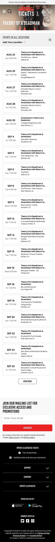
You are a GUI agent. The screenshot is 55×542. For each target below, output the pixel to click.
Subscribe (27, 428)
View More (27, 381)
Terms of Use (14, 437)
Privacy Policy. (29, 437)
